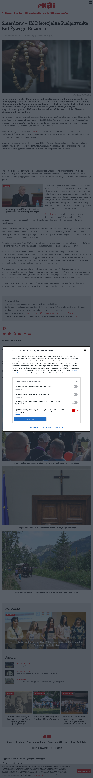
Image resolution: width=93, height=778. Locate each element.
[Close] (86, 351)
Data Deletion (34, 427)
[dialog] (46, 389)
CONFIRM (30, 419)
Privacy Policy (59, 427)
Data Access (46, 427)
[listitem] (46, 381)
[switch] (75, 386)
